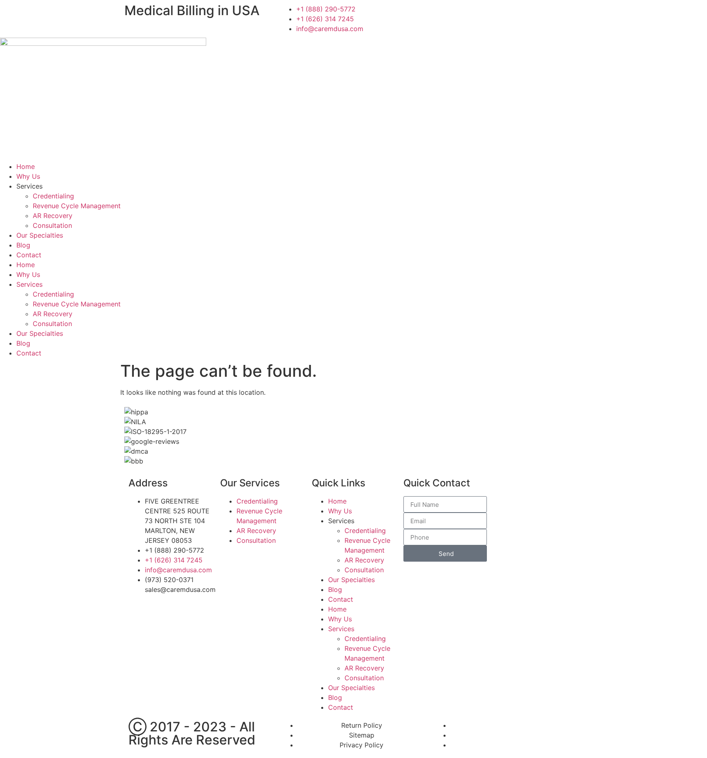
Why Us (28, 176)
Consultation (52, 225)
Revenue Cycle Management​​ (77, 206)
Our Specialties (39, 235)
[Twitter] (490, 14)
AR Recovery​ (52, 215)
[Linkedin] (445, 14)
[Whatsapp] (513, 14)
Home (25, 166)
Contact (28, 255)
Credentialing (53, 196)
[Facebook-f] (468, 14)
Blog (23, 245)
